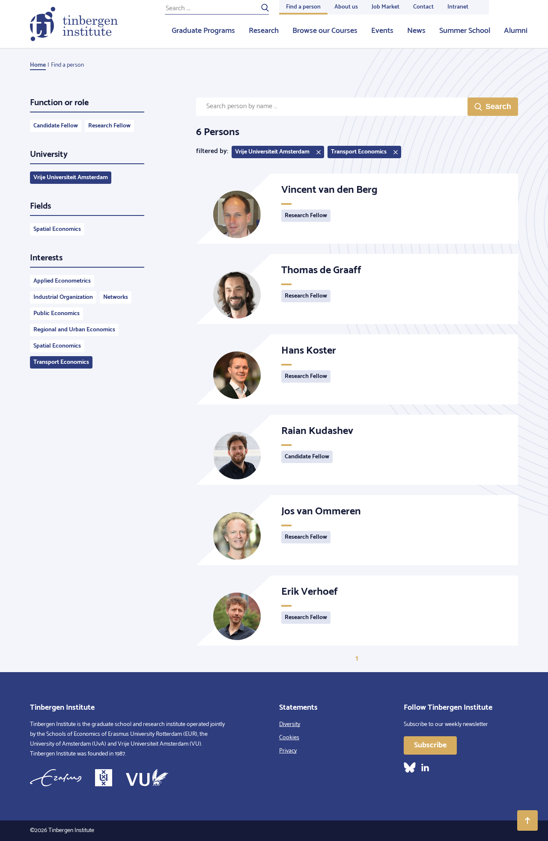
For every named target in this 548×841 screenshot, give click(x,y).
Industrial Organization (63, 297)
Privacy (288, 751)
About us (346, 7)
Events (382, 30)
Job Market (385, 7)
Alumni (515, 30)
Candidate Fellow (55, 126)
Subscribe (430, 745)
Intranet (457, 7)
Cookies (289, 738)
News (416, 30)
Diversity (289, 724)
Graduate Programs (203, 30)
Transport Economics (61, 362)
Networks (115, 297)
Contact (423, 7)
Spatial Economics (57, 229)
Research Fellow (109, 126)
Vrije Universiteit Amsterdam (70, 178)
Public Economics (56, 314)
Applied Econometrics (62, 281)
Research (264, 30)
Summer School (464, 30)
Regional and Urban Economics (74, 330)
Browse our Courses (324, 30)
